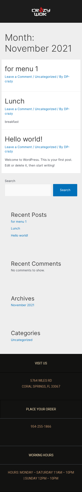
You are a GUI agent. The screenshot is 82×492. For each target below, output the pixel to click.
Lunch (15, 101)
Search (10, 181)
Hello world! (23, 139)
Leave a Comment (18, 76)
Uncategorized (45, 76)
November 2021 (22, 305)
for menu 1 (21, 69)
